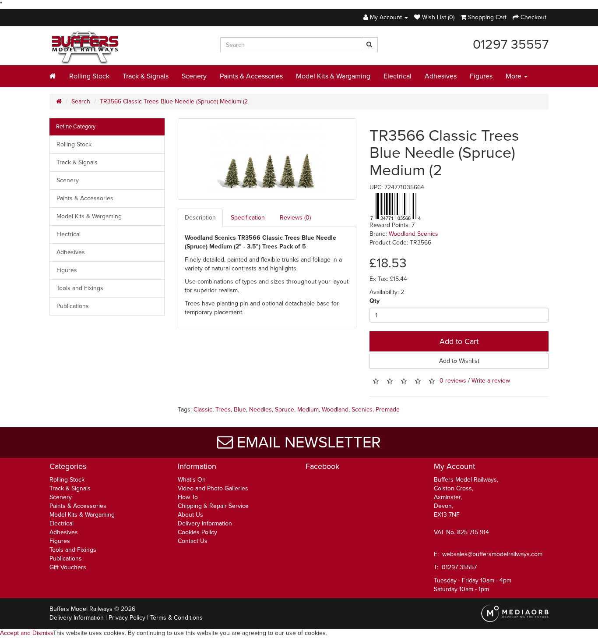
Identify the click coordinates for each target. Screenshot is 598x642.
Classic (202, 409)
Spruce (284, 409)
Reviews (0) (295, 217)
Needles (260, 409)
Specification (248, 217)
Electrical (397, 76)
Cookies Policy (197, 532)
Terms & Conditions (176, 617)
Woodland (335, 409)
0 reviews (453, 381)
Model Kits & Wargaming (333, 76)
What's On (192, 479)
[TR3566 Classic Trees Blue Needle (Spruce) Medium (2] (267, 159)
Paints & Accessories (251, 76)
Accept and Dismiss (26, 633)
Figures (481, 76)
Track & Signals (146, 76)
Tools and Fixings (79, 288)
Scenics (362, 409)
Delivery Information (205, 523)
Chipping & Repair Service (213, 506)
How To (188, 497)
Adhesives (441, 76)
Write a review (490, 381)
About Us (190, 514)
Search (80, 101)
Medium (308, 409)
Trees (223, 409)
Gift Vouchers (67, 567)
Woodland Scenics (413, 234)
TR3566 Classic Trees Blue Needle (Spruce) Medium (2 (174, 101)
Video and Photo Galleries (213, 488)
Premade (388, 409)
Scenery (194, 76)
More (514, 76)
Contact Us (193, 541)
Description (200, 217)
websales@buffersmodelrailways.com (492, 554)
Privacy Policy (127, 617)
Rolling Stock (89, 76)
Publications (72, 306)
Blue (240, 409)
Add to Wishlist (459, 361)
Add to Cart (459, 341)
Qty (374, 301)
